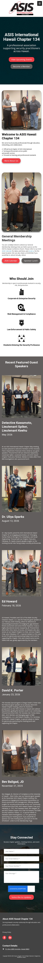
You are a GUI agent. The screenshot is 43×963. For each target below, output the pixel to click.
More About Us (11, 160)
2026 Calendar (7, 251)
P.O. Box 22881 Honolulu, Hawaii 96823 (17, 949)
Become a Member (21, 66)
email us (31, 251)
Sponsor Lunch (31, 260)
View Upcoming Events (21, 59)
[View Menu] (39, 3)
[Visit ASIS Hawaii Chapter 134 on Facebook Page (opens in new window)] (4, 937)
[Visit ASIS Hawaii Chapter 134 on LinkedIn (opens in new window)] (10, 937)
